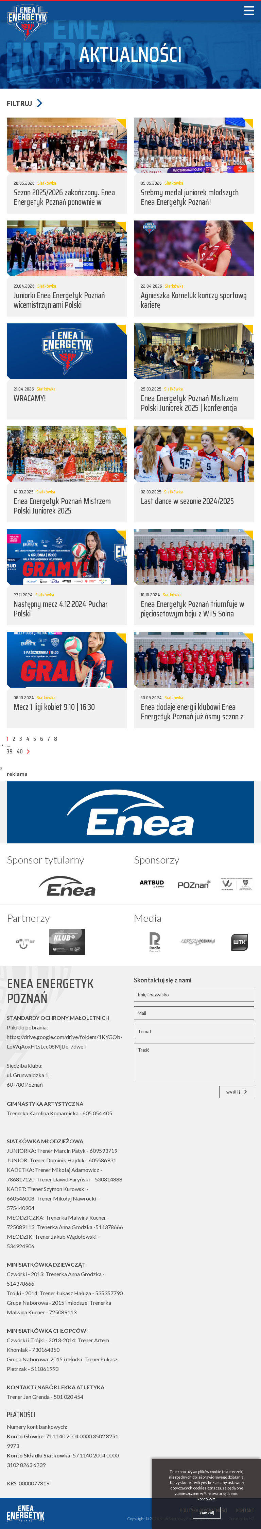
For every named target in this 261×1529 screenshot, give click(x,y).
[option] (66, 884)
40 (20, 751)
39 (10, 751)
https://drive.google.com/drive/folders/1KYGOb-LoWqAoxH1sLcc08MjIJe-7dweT (64, 1042)
